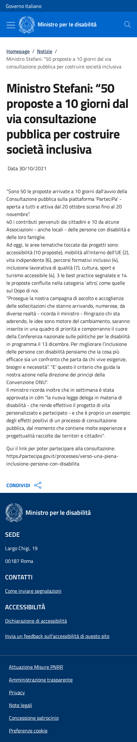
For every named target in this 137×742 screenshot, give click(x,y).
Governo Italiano (23, 6)
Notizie (44, 51)
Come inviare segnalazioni (33, 591)
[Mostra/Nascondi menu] (11, 25)
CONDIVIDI (18, 485)
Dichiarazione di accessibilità (36, 621)
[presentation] (127, 24)
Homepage (18, 51)
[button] (28, 730)
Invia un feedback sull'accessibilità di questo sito (57, 636)
